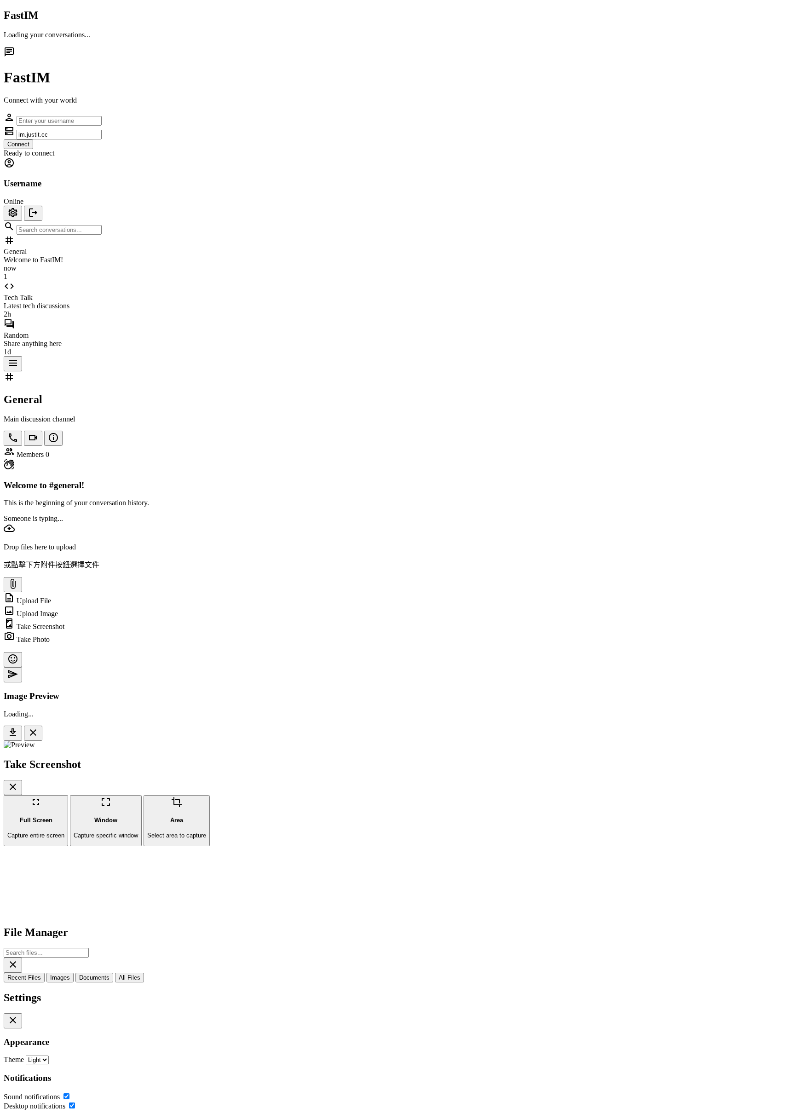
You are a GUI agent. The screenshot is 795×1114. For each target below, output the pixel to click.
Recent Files (24, 977)
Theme (14, 1059)
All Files (129, 977)
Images (60, 977)
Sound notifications (32, 1097)
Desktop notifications (34, 1106)
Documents (94, 977)
